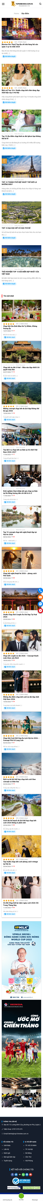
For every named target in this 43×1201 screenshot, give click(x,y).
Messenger (35, 1199)
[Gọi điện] (21, 1196)
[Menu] (3, 4)
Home (16, 13)
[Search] (40, 4)
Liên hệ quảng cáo (7, 1199)
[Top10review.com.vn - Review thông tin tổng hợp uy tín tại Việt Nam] (21, 4)
